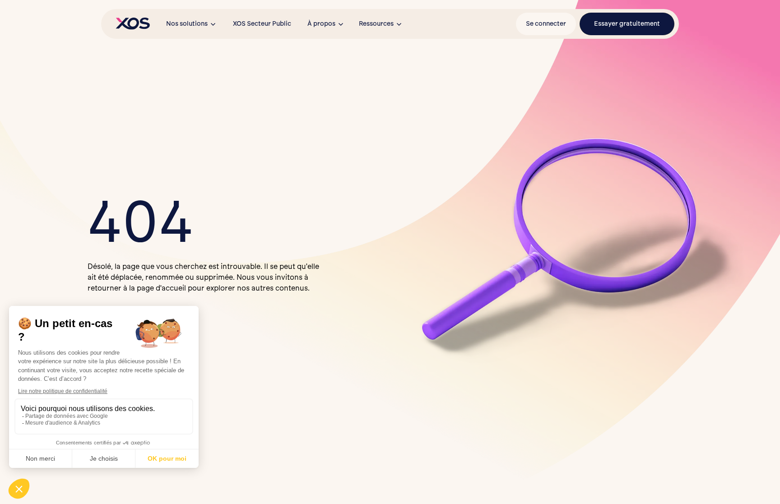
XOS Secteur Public (262, 24)
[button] (191, 24)
